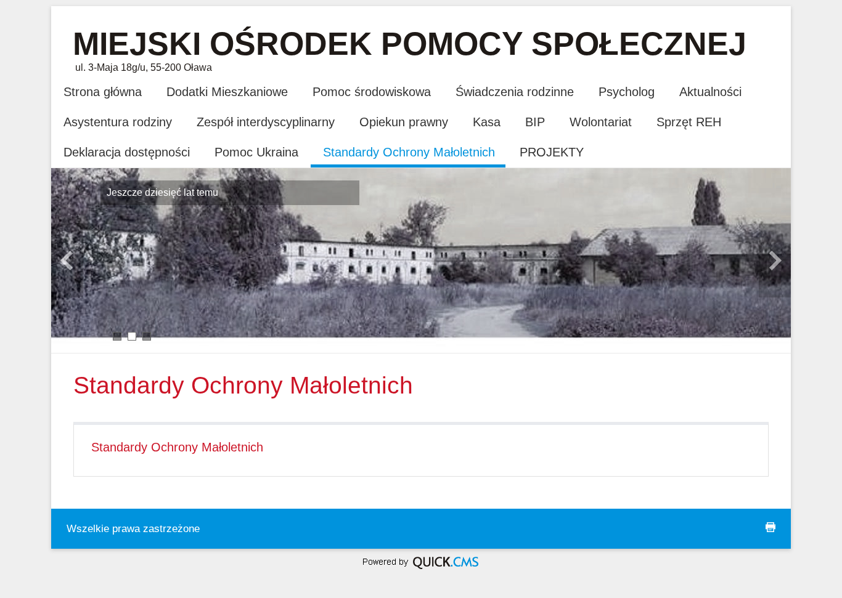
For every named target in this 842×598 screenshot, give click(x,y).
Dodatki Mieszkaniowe (227, 92)
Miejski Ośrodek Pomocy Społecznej (409, 44)
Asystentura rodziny (117, 122)
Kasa (487, 122)
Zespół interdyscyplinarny (266, 122)
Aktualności (710, 92)
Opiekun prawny (403, 122)
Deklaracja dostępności (126, 152)
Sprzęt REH (688, 122)
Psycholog (627, 92)
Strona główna (102, 92)
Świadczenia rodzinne (515, 92)
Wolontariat (601, 122)
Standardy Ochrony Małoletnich (409, 152)
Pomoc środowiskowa (372, 92)
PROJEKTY (552, 152)
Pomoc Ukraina (256, 152)
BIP (535, 122)
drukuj (770, 527)
